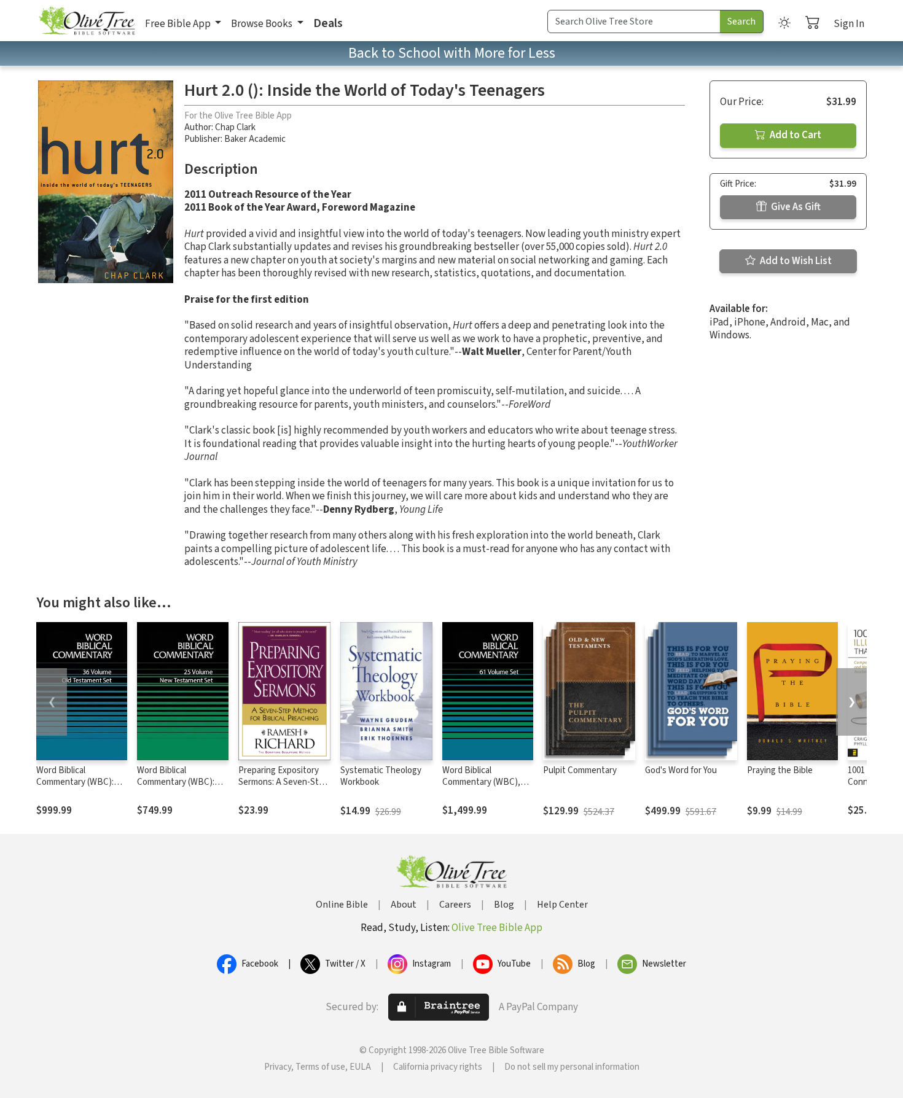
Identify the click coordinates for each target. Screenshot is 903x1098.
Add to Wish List (795, 261)
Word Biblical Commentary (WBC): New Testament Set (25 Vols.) (182, 788)
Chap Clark (235, 127)
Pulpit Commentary (580, 770)
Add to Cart (794, 135)
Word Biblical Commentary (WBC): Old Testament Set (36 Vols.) (79, 788)
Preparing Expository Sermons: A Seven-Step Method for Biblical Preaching (283, 788)
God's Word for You (681, 770)
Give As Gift (795, 207)
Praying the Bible (780, 770)
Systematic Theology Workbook (380, 776)
